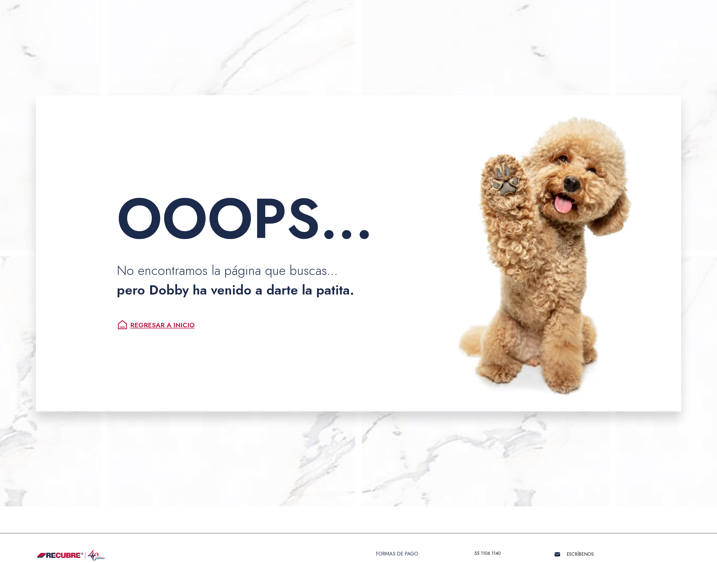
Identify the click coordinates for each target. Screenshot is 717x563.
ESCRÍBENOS (580, 554)
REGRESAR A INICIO (162, 325)
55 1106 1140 (487, 553)
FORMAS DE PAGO (397, 553)
